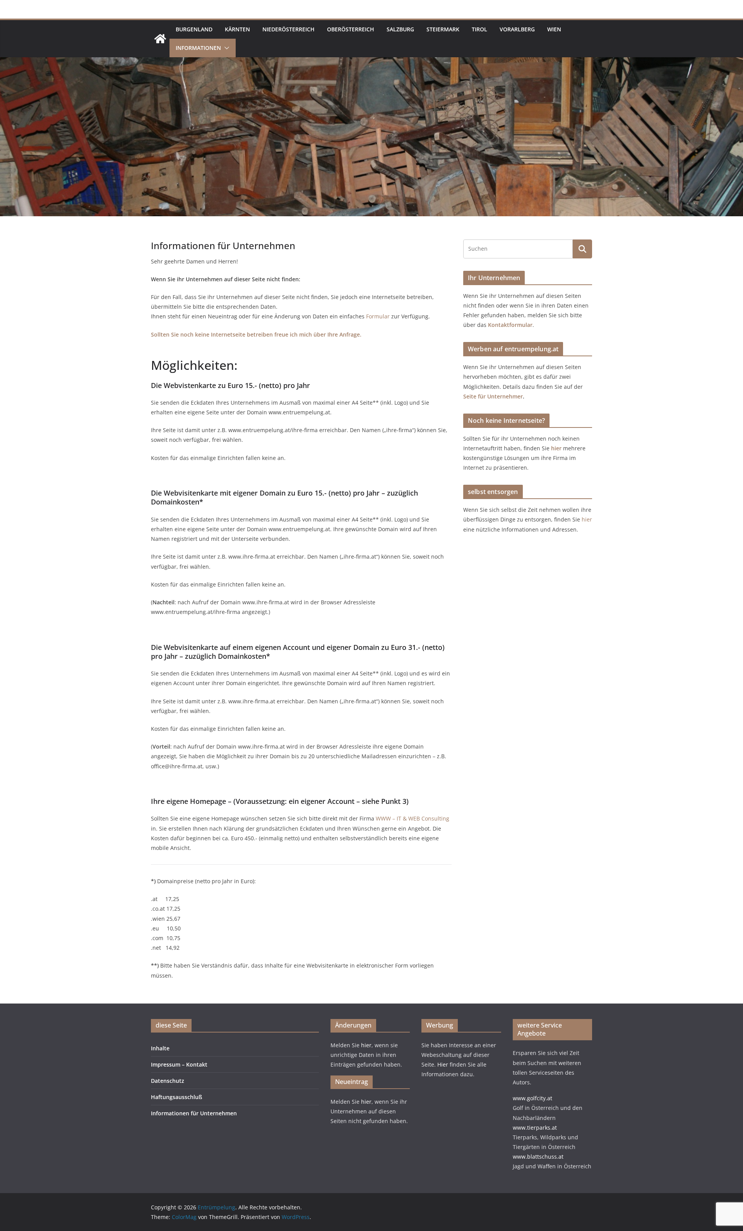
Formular (378, 316)
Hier (443, 1064)
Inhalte (160, 1048)
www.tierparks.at (535, 1127)
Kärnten (237, 29)
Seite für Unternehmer (493, 396)
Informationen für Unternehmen (194, 1113)
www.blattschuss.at (538, 1156)
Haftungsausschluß (176, 1097)
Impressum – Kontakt (179, 1064)
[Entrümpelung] (160, 38)
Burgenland (194, 29)
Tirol (479, 29)
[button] (225, 48)
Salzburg (400, 29)
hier (557, 448)
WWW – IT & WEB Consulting (412, 818)
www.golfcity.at (532, 1098)
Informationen (198, 47)
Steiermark (442, 29)
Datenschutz (167, 1080)
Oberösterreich (350, 29)
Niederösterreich (288, 29)
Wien (554, 29)
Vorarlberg (517, 29)
